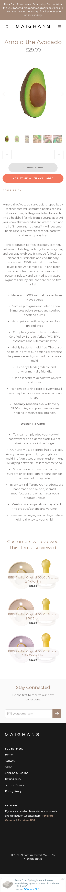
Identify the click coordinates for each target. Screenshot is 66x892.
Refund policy (13, 779)
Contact (10, 760)
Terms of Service (15, 785)
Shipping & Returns (16, 772)
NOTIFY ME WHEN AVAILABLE (33, 178)
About (8, 766)
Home (9, 754)
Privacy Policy (13, 791)
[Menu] (59, 26)
